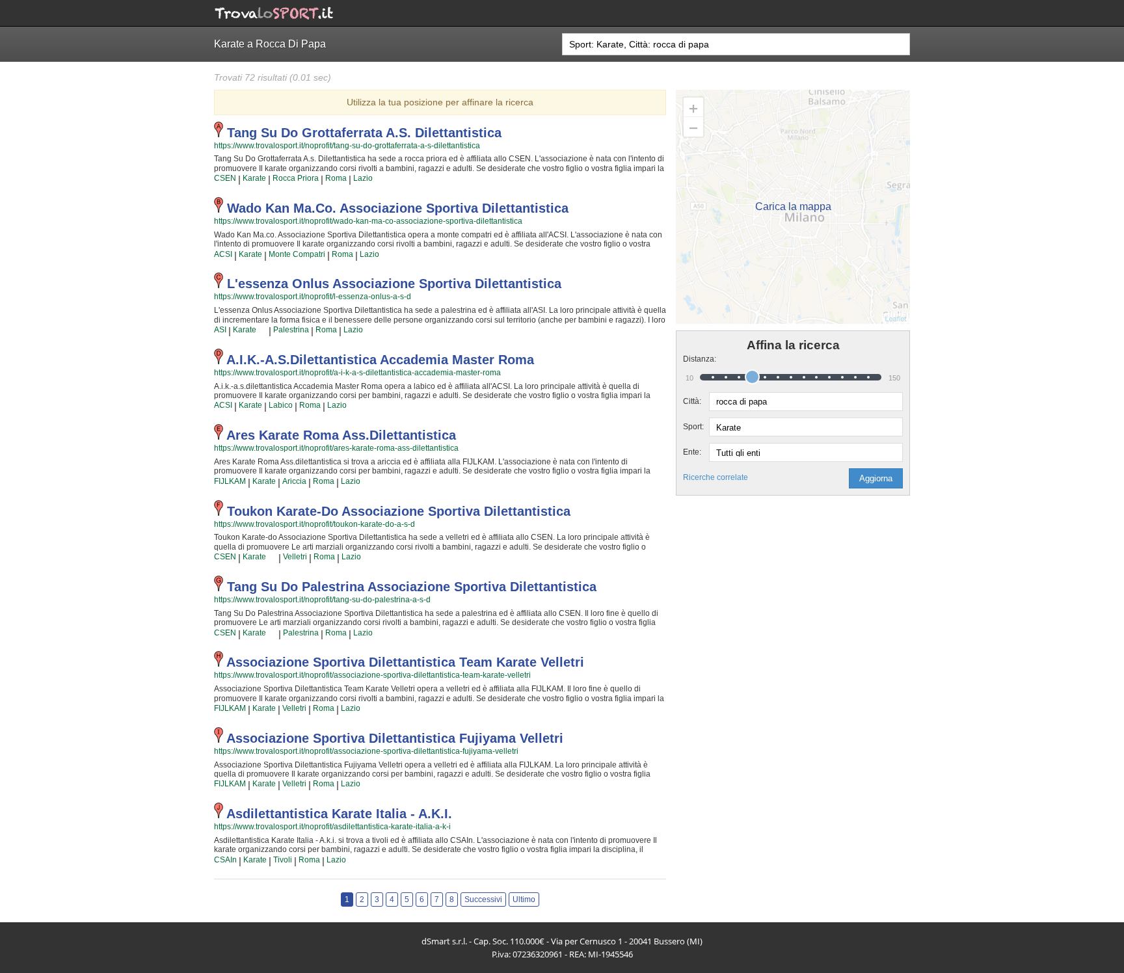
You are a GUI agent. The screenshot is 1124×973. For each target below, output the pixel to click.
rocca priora (296, 178)
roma (336, 178)
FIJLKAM (230, 481)
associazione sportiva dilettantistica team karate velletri (405, 662)
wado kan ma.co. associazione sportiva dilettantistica (398, 208)
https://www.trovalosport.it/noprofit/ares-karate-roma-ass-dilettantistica (336, 448)
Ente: (692, 452)
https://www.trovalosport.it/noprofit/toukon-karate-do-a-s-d (314, 524)
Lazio (363, 178)
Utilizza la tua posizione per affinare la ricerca (440, 102)
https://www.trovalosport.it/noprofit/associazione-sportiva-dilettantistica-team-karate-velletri (372, 675)
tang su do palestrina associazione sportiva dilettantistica (411, 587)
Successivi (483, 899)
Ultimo (524, 899)
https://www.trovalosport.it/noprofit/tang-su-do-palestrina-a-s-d (322, 599)
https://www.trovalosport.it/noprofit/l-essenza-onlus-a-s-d (312, 296)
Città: (692, 401)
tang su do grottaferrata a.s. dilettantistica (364, 133)
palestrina (291, 329)
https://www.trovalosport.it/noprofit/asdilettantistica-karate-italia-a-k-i (332, 826)
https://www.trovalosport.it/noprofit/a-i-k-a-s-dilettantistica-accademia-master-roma (357, 372)
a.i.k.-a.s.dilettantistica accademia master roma (380, 360)
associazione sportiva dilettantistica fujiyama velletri (394, 738)
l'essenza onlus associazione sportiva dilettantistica (394, 283)
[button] (876, 478)
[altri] (262, 330)
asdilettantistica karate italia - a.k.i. (339, 813)
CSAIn (225, 859)
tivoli (282, 859)
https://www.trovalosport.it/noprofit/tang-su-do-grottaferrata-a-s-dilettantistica (347, 145)
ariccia (294, 481)
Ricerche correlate (715, 477)
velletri (295, 556)
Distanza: (696, 359)
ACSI (223, 254)
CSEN (225, 178)
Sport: (693, 426)
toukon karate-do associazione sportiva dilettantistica (398, 511)
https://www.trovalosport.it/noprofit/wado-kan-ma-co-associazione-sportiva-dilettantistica (368, 221)
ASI (220, 329)
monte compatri (297, 254)
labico (281, 405)
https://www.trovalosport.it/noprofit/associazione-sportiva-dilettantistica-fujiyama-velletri (366, 751)
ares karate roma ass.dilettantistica (341, 435)
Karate (254, 178)
